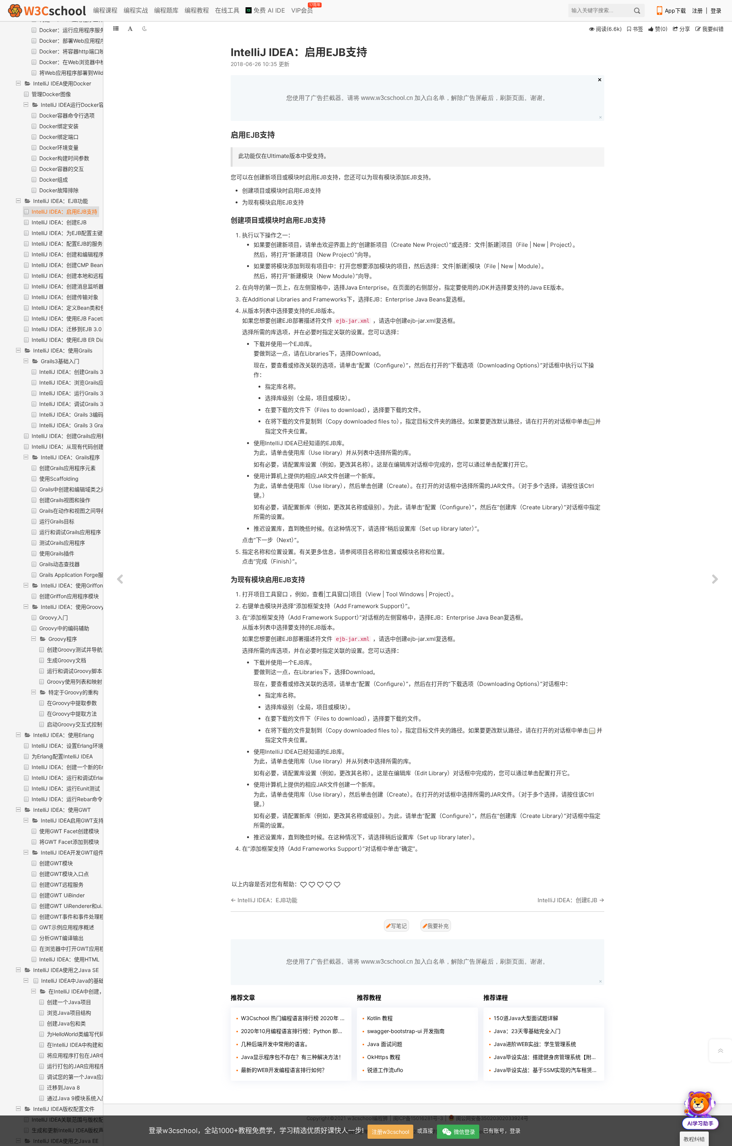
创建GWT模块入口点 (64, 874)
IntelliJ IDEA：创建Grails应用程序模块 (77, 436)
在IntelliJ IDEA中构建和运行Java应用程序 (97, 1044)
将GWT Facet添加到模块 (69, 842)
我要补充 (438, 925)
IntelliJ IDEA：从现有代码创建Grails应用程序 (85, 446)
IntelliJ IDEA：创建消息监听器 (68, 286)
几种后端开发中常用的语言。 (275, 1044)
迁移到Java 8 (63, 1087)
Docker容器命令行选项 (67, 115)
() (661, 29)
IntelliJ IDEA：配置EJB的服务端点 (72, 243)
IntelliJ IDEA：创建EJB (59, 222)
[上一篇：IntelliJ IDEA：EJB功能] (120, 579)
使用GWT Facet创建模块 (69, 831)
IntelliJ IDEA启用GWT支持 (72, 820)
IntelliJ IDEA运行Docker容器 (75, 104)
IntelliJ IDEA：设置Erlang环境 (67, 745)
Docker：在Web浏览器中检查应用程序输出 (91, 62)
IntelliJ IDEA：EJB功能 (60, 201)
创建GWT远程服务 (61, 884)
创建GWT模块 (56, 863)
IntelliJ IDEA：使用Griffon (72, 585)
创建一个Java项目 (69, 1002)
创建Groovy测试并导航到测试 (82, 649)
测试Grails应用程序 (62, 542)
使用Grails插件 (56, 553)
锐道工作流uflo (385, 1070)
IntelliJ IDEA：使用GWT (62, 809)
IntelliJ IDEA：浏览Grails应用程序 (79, 382)
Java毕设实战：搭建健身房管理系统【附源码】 (546, 1057)
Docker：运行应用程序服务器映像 (80, 30)
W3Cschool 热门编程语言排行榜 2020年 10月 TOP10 (293, 1018)
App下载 (675, 10)
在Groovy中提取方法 (72, 713)
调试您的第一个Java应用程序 (82, 1077)
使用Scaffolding (59, 478)
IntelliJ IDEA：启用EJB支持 (64, 211)
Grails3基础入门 (60, 361)
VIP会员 (302, 8)
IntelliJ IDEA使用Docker (62, 83)
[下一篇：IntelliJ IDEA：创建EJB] (715, 579)
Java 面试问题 (384, 1044)
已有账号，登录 (501, 1130)
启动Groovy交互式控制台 (77, 724)
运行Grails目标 (56, 521)
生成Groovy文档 (66, 660)
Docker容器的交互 (61, 169)
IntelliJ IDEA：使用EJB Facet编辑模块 (78, 318)
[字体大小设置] (130, 28)
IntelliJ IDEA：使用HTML (69, 959)
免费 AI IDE (268, 10)
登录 (716, 10)
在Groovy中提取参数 (72, 703)
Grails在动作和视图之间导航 (72, 510)
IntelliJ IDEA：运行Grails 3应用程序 (82, 393)
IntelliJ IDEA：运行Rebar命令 (67, 799)
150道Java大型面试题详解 (526, 1018)
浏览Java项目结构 (69, 1012)
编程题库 (166, 10)
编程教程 (197, 10)
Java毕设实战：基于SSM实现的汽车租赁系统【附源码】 (546, 1070)
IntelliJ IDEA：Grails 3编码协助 (76, 414)
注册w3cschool (390, 1131)
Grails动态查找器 (59, 564)
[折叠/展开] (115, 28)
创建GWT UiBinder (62, 895)
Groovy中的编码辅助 (64, 628)
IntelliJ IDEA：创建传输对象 (65, 297)
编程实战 (136, 10)
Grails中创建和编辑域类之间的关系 (80, 489)
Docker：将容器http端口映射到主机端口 (88, 51)
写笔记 (399, 925)
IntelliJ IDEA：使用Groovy (72, 607)
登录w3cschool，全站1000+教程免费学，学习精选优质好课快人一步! (256, 1131)
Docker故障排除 (59, 190)
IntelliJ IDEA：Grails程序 (70, 457)
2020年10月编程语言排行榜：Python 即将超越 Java (293, 1031)
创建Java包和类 (66, 1023)
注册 (697, 10)
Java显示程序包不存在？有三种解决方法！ (292, 1057)
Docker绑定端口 (59, 137)
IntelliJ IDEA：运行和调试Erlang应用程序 (81, 777)
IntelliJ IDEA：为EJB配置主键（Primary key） (87, 233)
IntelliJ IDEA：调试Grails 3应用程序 (82, 404)
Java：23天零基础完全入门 (527, 1031)
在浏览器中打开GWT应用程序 (74, 948)
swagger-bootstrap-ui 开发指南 (406, 1031)
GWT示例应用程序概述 (66, 927)
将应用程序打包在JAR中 (76, 1055)
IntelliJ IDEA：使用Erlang (63, 735)
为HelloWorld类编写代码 (76, 1034)
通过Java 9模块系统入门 (77, 1098)
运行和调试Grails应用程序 (70, 532)
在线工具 (227, 10)
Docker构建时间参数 (64, 158)
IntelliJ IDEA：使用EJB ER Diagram (74, 339)
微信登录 (464, 1131)
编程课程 (105, 10)
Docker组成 (53, 179)
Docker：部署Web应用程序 (72, 40)
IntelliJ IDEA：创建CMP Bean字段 (73, 265)
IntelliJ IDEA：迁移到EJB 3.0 (67, 329)
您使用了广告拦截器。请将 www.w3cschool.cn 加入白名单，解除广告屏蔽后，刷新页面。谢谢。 (417, 98)
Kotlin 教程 (380, 1018)
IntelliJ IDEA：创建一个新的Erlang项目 (78, 767)
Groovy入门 (53, 617)
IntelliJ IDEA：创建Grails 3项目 (76, 372)
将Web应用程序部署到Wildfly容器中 (82, 72)
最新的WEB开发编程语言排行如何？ (284, 1070)
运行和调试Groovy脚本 (74, 671)
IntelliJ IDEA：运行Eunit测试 (66, 788)
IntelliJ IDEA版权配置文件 (64, 1109)
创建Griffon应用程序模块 (69, 596)
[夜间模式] (144, 28)
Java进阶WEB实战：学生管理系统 (535, 1044)
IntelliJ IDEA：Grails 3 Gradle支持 (80, 425)
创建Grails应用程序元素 (67, 468)
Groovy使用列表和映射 (74, 681)
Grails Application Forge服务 (74, 574)
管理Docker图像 (51, 94)
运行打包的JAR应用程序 (76, 1066)
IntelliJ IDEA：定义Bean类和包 (69, 307)
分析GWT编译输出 (61, 938)
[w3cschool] (47, 10)
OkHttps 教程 (383, 1057)
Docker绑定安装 (59, 126)
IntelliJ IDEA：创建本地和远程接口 (73, 275)
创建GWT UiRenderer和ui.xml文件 (80, 906)
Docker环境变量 (59, 147)
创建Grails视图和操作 (64, 500)
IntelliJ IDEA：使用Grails (62, 350)
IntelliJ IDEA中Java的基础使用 (78, 980)
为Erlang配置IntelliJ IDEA (62, 756)
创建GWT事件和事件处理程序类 (77, 916)
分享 (684, 29)
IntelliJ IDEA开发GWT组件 (72, 852)
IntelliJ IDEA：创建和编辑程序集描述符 (78, 254)
